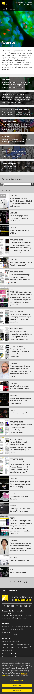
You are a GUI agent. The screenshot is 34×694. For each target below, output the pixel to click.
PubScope (5, 647)
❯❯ (27, 582)
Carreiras (4, 629)
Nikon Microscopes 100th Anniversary (14, 635)
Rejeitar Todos (17, 685)
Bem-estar (5, 632)
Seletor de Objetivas (8, 644)
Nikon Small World (23, 647)
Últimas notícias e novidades (10, 642)
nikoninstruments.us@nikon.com (14, 618)
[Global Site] (27, 4)
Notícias (4, 626)
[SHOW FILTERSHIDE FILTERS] (1, 184)
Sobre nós (5, 623)
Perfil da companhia (24, 626)
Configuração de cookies (17, 680)
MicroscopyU (6, 650)
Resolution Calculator (24, 644)
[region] (17, 675)
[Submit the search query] (32, 184)
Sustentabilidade (16, 629)
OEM (12, 647)
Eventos (12, 626)
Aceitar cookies (17, 690)
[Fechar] (32, 659)
